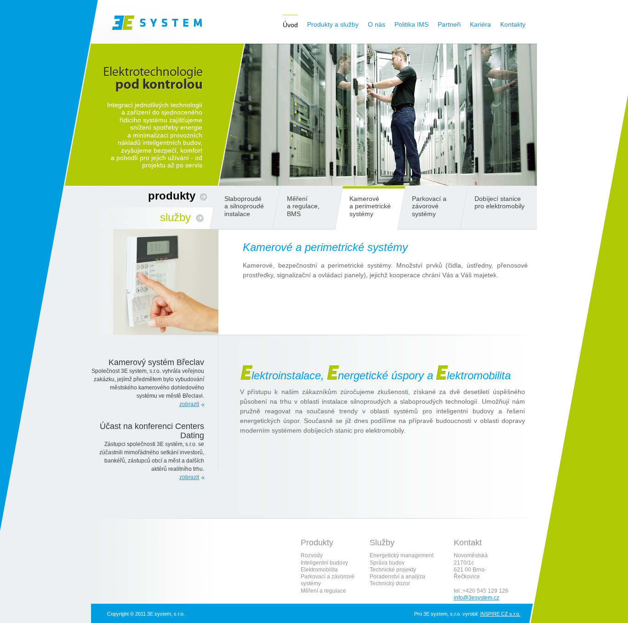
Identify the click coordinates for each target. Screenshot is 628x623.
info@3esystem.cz (476, 597)
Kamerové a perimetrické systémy (370, 206)
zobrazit (189, 404)
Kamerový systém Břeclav (156, 362)
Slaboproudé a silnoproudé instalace (244, 206)
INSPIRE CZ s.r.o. (500, 614)
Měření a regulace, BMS (303, 206)
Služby (175, 217)
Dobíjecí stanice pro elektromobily (499, 202)
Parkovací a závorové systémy (429, 206)
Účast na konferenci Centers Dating (152, 431)
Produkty (171, 195)
